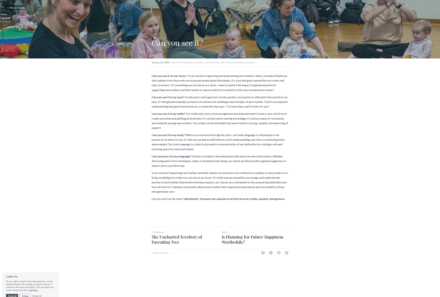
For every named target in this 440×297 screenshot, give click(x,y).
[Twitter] (271, 253)
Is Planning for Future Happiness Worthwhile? (252, 239)
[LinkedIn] (278, 253)
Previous (158, 232)
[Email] (286, 253)
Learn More (33, 283)
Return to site (17, 7)
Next (224, 232)
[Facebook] (263, 253)
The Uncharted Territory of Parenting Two (177, 239)
